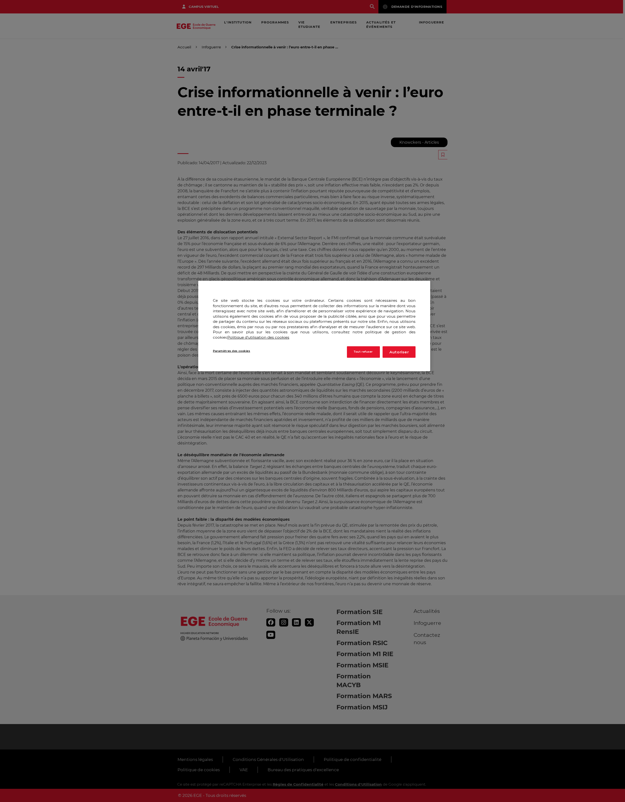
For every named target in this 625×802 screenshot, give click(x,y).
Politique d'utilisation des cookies (258, 337)
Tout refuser (363, 351)
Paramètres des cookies (231, 350)
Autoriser (399, 351)
